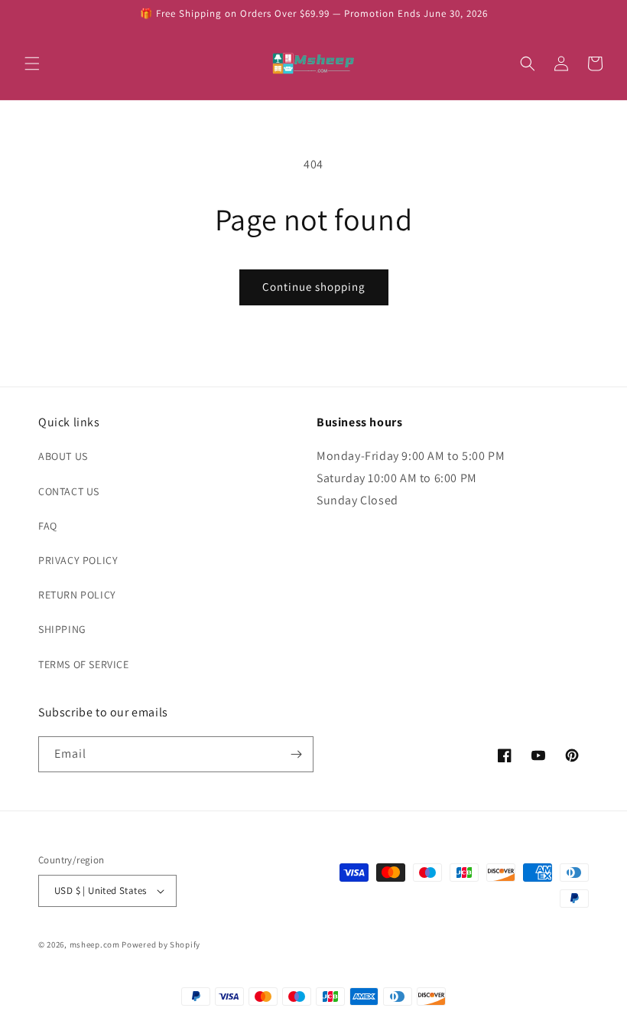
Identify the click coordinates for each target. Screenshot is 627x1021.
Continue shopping (313, 286)
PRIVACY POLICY (78, 560)
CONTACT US (68, 491)
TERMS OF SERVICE (83, 664)
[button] (32, 63)
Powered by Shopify (161, 944)
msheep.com (95, 944)
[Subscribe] (296, 754)
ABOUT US (63, 456)
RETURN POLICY (77, 595)
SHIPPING (62, 629)
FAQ (47, 526)
